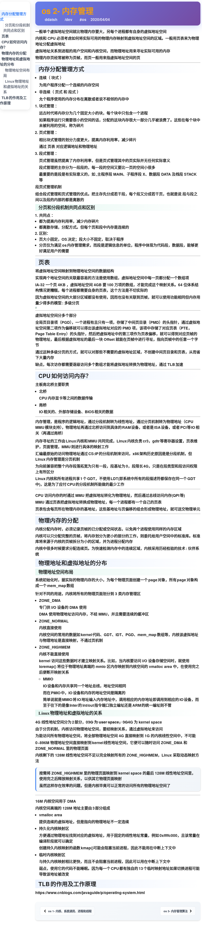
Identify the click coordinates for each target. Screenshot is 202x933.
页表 (5, 36)
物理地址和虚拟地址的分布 (15, 62)
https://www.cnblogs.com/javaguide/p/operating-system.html (90, 892)
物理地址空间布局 (16, 73)
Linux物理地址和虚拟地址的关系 (16, 87)
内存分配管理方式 (13, 16)
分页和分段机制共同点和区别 (16, 28)
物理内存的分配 (14, 53)
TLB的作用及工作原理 (13, 100)
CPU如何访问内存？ (13, 45)
